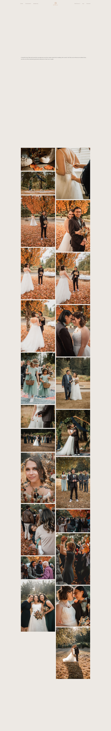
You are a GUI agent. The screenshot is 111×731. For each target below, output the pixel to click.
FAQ (83, 3)
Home (21, 3)
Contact (88, 3)
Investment (28, 3)
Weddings (35, 3)
